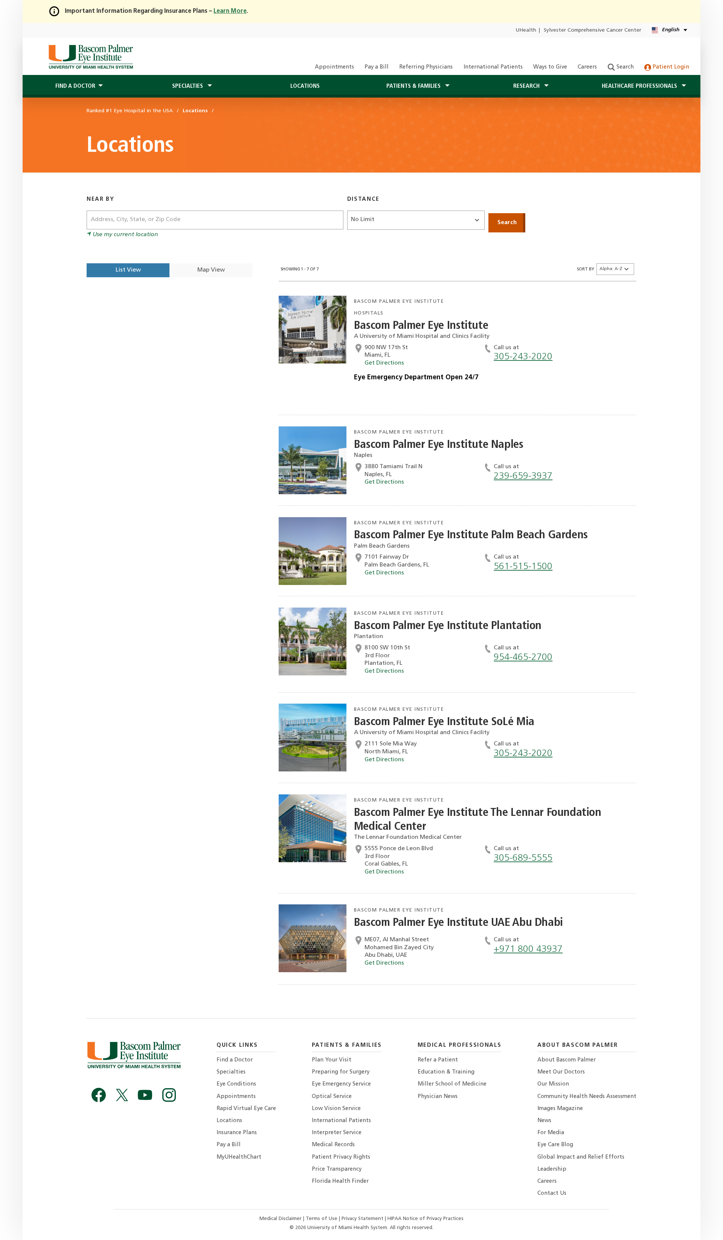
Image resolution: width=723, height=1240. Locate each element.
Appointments (334, 67)
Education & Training (446, 1072)
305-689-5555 (523, 858)
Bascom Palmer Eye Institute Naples (438, 445)
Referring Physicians (426, 67)
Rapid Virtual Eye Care (246, 1109)
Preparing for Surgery (340, 1072)
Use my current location (124, 235)
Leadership (551, 1169)
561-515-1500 (523, 566)
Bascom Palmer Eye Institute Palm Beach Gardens (471, 535)
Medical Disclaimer (281, 1218)
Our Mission (553, 1084)
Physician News (438, 1097)
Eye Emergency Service (341, 1084)
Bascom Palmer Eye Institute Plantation (447, 626)
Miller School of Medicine (452, 1084)
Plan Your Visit (331, 1060)
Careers (587, 67)
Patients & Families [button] (414, 86)
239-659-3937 (523, 476)
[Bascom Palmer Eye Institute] (90, 56)
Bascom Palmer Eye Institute (421, 326)
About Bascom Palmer (566, 1060)
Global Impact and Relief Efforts (580, 1157)
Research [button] (527, 86)
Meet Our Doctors (561, 1072)
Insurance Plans (237, 1133)
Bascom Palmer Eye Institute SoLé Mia (444, 722)
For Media (550, 1133)
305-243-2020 (523, 357)
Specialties (231, 1072)
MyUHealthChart (239, 1157)
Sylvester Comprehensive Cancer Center (592, 30)
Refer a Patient (438, 1060)
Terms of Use (322, 1218)
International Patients (493, 67)
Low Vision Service (336, 1109)
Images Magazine (560, 1109)
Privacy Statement (363, 1218)
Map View (211, 270)
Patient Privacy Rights (341, 1157)
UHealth (526, 30)
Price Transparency (337, 1169)
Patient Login (670, 67)
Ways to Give (550, 67)
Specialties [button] (188, 86)
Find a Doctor (235, 1060)
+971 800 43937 (528, 949)
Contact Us (551, 1193)
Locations (305, 86)
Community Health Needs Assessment (586, 1097)
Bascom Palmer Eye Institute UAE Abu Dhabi (458, 923)
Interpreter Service (337, 1133)
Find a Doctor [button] (75, 86)
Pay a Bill (377, 67)
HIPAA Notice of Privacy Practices (425, 1218)
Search (624, 67)
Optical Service (332, 1097)
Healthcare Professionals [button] (640, 86)
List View (128, 270)
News (544, 1121)
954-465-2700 (523, 657)
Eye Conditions (236, 1084)
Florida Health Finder (340, 1181)
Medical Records (333, 1145)
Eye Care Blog (555, 1145)
